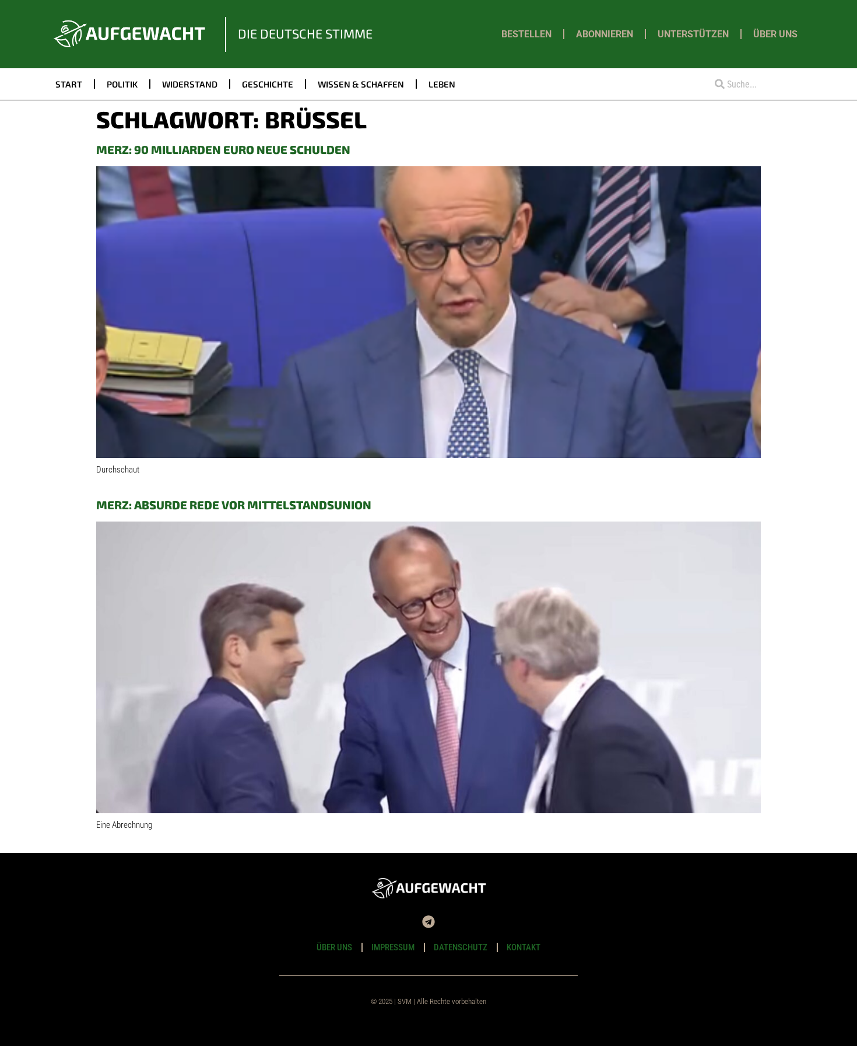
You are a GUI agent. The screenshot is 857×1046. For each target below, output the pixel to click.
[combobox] (753, 84)
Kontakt (523, 947)
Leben (441, 84)
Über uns (775, 34)
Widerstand (189, 84)
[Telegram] (428, 921)
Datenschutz (460, 947)
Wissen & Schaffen (361, 84)
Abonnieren (604, 34)
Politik (122, 84)
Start (68, 84)
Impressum (393, 947)
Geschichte (267, 84)
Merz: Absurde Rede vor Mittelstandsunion (233, 505)
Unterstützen (693, 34)
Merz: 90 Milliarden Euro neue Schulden (223, 149)
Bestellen (526, 34)
